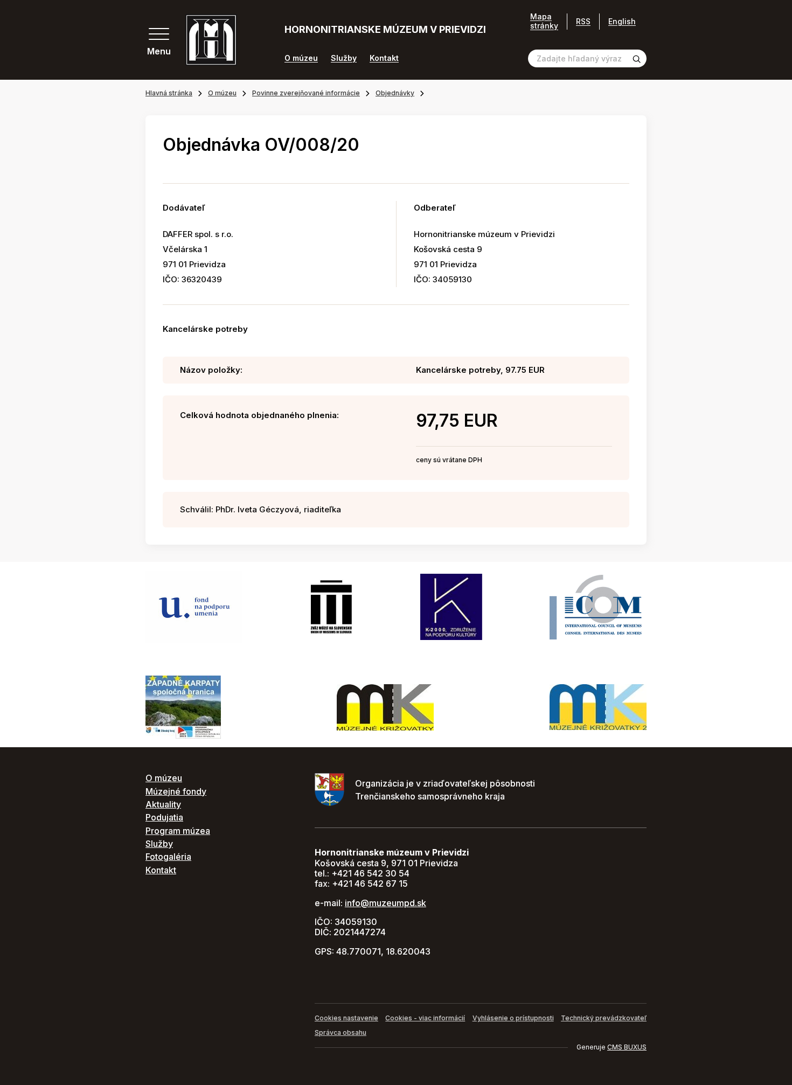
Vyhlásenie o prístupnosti (513, 1018)
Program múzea (177, 830)
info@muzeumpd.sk (385, 903)
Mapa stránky (544, 21)
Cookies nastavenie (346, 1018)
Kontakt (384, 58)
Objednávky (395, 93)
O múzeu (301, 58)
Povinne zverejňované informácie (306, 93)
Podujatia (164, 817)
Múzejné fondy (175, 791)
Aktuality (163, 804)
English (622, 21)
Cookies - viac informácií (425, 1018)
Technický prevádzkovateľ (604, 1018)
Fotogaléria (168, 856)
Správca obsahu (340, 1032)
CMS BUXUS (627, 1047)
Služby (344, 58)
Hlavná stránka (168, 93)
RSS (583, 21)
